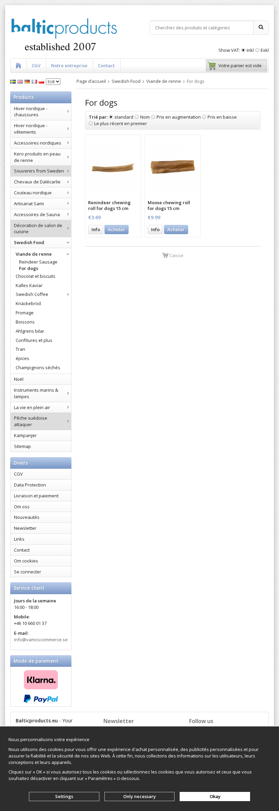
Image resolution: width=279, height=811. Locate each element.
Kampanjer (25, 435)
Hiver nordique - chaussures (30, 111)
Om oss (22, 507)
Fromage (25, 313)
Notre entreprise (69, 65)
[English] (20, 81)
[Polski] (42, 81)
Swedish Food (29, 242)
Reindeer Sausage (38, 262)
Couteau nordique (33, 193)
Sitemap (22, 446)
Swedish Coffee (32, 294)
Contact (106, 65)
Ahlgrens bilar (30, 331)
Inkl (250, 50)
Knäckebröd (28, 303)
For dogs (28, 268)
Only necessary (139, 796)
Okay (215, 796)
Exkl (265, 50)
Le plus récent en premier (120, 123)
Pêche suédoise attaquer (30, 421)
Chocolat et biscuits (35, 276)
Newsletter (25, 528)
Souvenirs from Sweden (39, 171)
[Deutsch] (28, 81)
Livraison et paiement (36, 496)
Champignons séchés (38, 367)
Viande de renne (34, 254)
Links (19, 539)
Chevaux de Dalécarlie (37, 182)
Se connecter (27, 572)
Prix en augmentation (179, 117)
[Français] (35, 81)
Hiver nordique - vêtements (30, 128)
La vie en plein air (32, 407)
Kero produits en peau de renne (37, 157)
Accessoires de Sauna (37, 214)
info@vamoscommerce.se (41, 639)
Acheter (116, 229)
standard (123, 117)
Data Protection (30, 485)
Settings (64, 796)
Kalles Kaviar (29, 285)
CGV (36, 65)
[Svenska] (13, 81)
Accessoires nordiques (37, 143)
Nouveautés (26, 517)
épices (22, 358)
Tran (20, 349)
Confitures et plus (34, 340)
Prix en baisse (222, 117)
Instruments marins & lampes (36, 393)
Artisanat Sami (29, 203)
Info (96, 229)
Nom (145, 117)
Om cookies (26, 561)
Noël (18, 379)
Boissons (25, 322)
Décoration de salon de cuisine (38, 228)
